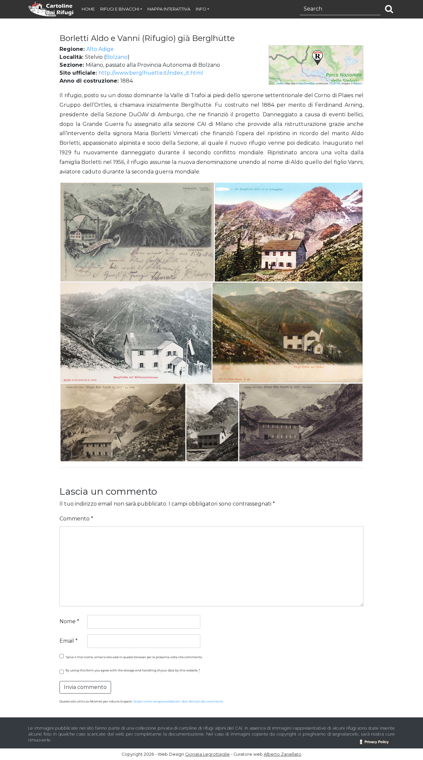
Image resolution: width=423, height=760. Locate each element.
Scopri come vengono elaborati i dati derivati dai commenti (178, 701)
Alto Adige (100, 49)
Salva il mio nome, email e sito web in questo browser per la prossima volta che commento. (134, 657)
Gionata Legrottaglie (207, 754)
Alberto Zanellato (282, 754)
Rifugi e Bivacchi (119, 9)
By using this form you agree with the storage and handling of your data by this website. (132, 670)
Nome (69, 621)
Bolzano (117, 57)
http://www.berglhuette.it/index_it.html (150, 73)
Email (68, 641)
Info (201, 9)
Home (88, 9)
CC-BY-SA (334, 83)
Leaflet (280, 83)
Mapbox (357, 83)
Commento (76, 518)
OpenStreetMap (306, 83)
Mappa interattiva (168, 9)
